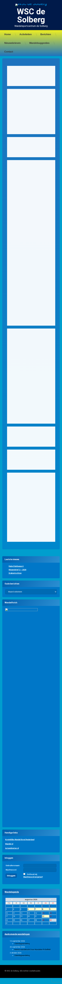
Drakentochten (15, 573)
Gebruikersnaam (12, 866)
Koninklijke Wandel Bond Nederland (19, 840)
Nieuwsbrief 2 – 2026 (17, 570)
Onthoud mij (32, 874)
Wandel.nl (9, 844)
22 (45, 916)
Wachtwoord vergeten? (33, 877)
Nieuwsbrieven (12, 43)
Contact (8, 51)
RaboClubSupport (16, 566)
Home (7, 34)
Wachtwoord (11, 870)
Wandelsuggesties (39, 43)
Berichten (45, 34)
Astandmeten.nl (12, 848)
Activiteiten (25, 34)
